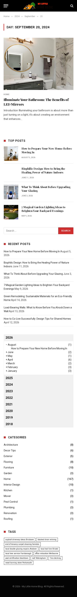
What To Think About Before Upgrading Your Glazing (33, 273)
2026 (9, 337)
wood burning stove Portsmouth (18, 563)
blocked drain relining (47, 539)
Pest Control (11, 501)
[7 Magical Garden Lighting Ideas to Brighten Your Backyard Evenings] (11, 212)
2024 (9, 384)
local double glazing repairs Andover (21, 549)
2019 (9, 417)
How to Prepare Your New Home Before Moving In (32, 251)
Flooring (8, 461)
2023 (9, 391)
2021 (9, 404)
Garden (8, 473)
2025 (9, 378)
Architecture (11, 444)
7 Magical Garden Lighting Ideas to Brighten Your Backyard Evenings (43, 209)
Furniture (9, 467)
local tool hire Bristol (49, 549)
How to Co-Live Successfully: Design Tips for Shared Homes (37, 318)
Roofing (8, 518)
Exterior (8, 456)
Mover (7, 496)
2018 (9, 424)
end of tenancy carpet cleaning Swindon (22, 544)
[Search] (71, 6)
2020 (9, 411)
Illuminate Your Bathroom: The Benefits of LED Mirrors (36, 101)
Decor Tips (10, 450)
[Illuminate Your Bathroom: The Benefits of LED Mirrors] (38, 64)
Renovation (10, 513)
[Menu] (6, 6)
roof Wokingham (39, 558)
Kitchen (8, 490)
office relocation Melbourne (46, 553)
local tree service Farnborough (18, 553)
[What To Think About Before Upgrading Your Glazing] (11, 192)
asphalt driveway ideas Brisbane (19, 539)
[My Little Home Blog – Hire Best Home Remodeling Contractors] (38, 6)
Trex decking (55, 558)
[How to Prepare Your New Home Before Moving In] (11, 153)
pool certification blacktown (16, 558)
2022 (9, 398)
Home (7, 479)
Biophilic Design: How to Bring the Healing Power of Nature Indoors (43, 170)
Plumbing (9, 507)
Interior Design (12, 484)
